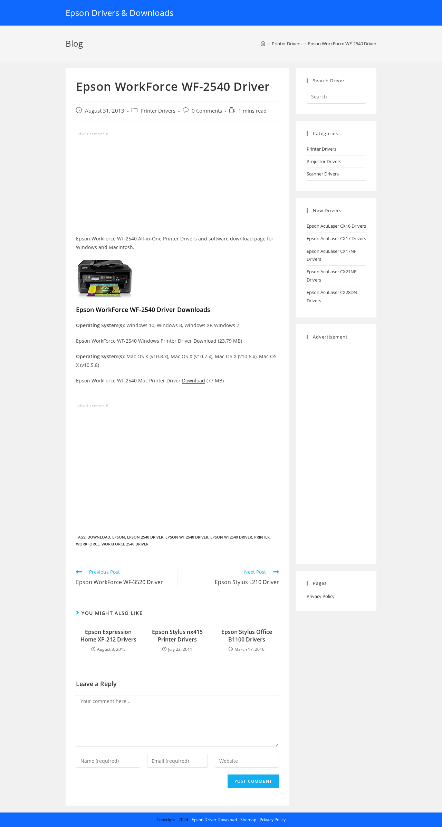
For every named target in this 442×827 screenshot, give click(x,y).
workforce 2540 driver (125, 543)
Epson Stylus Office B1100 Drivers (246, 635)
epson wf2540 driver (231, 537)
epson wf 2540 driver (186, 537)
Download (205, 341)
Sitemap (248, 820)
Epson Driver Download (214, 820)
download (98, 537)
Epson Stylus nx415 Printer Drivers (177, 635)
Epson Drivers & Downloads (119, 12)
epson (118, 537)
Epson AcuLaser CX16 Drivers (336, 226)
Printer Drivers (158, 110)
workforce (87, 543)
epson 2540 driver (145, 537)
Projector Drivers (324, 161)
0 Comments (207, 110)
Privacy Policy (321, 596)
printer (262, 537)
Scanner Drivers (323, 174)
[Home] (263, 43)
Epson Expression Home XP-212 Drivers (108, 635)
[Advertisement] (177, 185)
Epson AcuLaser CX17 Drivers (336, 238)
